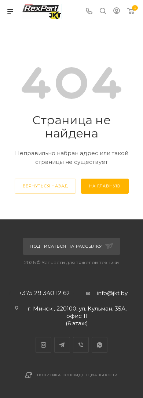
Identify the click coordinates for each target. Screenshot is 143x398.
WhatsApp (99, 345)
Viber (81, 345)
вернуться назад (45, 186)
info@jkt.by (112, 293)
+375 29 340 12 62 (44, 293)
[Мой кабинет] (116, 11)
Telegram (62, 345)
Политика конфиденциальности (77, 375)
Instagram (43, 345)
